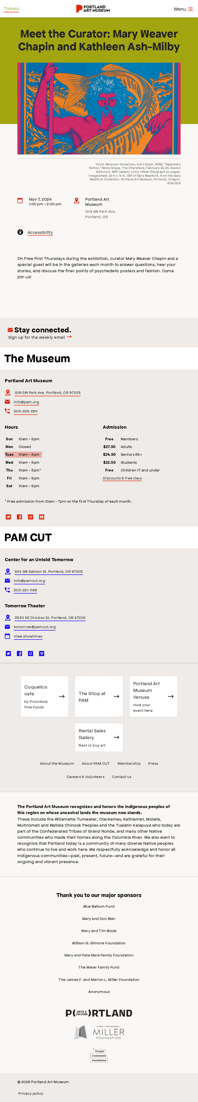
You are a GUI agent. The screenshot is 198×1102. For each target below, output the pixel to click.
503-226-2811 (26, 411)
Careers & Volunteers (86, 776)
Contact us (121, 776)
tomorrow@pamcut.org (35, 626)
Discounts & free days (122, 478)
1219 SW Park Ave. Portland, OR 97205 (48, 392)
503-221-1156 (25, 590)
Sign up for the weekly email (36, 337)
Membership (129, 763)
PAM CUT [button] (28, 537)
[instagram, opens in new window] (30, 516)
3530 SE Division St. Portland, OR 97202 (50, 617)
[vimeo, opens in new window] (41, 653)
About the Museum (57, 763)
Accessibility (40, 232)
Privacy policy (30, 1093)
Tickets (11, 8)
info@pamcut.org (29, 580)
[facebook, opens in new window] (19, 516)
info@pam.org (26, 401)
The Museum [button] (37, 358)
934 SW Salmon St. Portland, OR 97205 (49, 571)
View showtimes (28, 636)
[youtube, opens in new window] (41, 516)
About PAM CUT (96, 763)
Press (153, 763)
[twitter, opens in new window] (8, 516)
